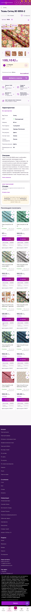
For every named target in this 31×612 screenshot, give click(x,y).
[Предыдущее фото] (2, 53)
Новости (3, 551)
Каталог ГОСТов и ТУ (6, 532)
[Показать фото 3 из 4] (20, 53)
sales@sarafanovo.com (6, 565)
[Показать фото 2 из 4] (14, 53)
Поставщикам (4, 554)
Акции (2, 471)
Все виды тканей (5, 449)
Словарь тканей (5, 529)
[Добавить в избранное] (12, 212)
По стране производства (7, 464)
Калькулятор (4, 525)
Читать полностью (6, 177)
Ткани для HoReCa (5, 446)
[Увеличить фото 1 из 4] (15, 36)
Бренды (3, 547)
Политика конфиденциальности (9, 515)
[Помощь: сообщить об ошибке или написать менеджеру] (27, 603)
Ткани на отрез (4, 474)
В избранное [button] (27, 15)
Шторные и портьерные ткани (8, 439)
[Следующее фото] (28, 53)
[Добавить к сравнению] (12, 216)
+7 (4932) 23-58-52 (5, 563)
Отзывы (3, 489)
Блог (2, 486)
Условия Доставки (5, 500)
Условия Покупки (5, 511)
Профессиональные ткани (7, 442)
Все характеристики (7, 111)
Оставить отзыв (6, 192)
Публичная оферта (5, 518)
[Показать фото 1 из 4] (7, 53)
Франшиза (3, 544)
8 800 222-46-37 (5, 561)
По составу (4, 453)
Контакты (3, 493)
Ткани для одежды (5, 435)
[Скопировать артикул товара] (12, 19)
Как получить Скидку (6, 507)
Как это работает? (24, 73)
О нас (2, 482)
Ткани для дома (5, 432)
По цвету (3, 456)
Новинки (3, 467)
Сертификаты (4, 522)
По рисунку (4, 460)
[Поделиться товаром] (28, 20)
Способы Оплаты (5, 504)
